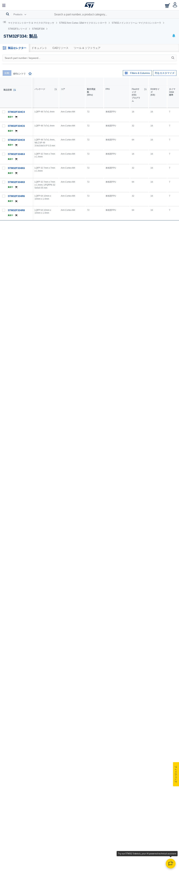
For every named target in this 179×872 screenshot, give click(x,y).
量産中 (10, 117)
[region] (105, 149)
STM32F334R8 (16, 210)
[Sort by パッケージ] (55, 89)
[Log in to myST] (175, 5)
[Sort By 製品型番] (14, 90)
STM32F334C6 (16, 125)
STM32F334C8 (16, 139)
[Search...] (7, 14)
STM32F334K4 (16, 154)
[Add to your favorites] (30, 74)
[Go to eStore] (167, 6)
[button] (4, 5)
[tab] (14, 48)
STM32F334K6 (16, 168)
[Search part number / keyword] (173, 58)
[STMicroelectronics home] (89, 5)
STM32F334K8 (16, 182)
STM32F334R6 (16, 196)
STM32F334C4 (16, 111)
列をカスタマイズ (164, 73)
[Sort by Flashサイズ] (145, 89)
